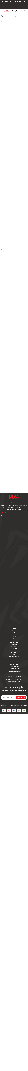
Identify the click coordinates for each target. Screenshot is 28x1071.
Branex (14, 707)
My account (14, 638)
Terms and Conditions (14, 656)
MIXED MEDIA (14, 646)
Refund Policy (14, 660)
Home (14, 630)
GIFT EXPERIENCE (14, 648)
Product (14, 632)
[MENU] (2, 10)
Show (20, 16)
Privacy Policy (14, 658)
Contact (14, 636)
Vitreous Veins (14, 644)
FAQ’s (14, 654)
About (14, 634)
